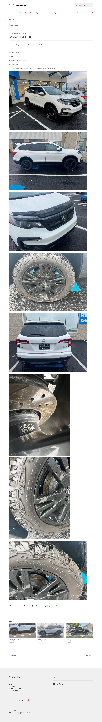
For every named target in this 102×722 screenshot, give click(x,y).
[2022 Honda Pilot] (79, 630)
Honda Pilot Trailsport (42, 639)
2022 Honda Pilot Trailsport (15, 639)
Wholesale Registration (36, 13)
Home (10, 13)
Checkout (11, 19)
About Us (19, 13)
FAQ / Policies (57, 13)
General (16, 25)
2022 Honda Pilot (69, 639)
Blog (26, 13)
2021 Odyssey (14, 655)
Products (48, 13)
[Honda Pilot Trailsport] (50, 630)
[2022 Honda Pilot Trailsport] (22, 630)
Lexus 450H (89, 655)
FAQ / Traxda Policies (14, 713)
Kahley (24, 33)
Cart (65, 13)
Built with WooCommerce (28, 713)
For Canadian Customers (18, 700)
